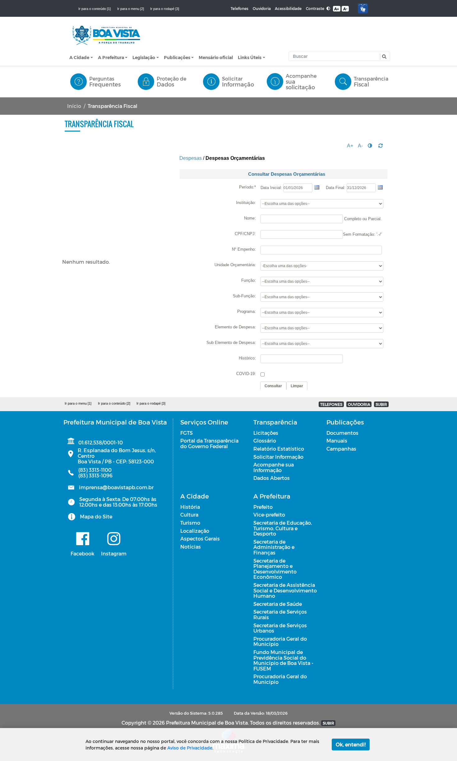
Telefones (239, 8)
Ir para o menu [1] (78, 403)
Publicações (177, 57)
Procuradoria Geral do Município (280, 641)
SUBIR (381, 404)
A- (345, 9)
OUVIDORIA (359, 404)
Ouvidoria (262, 8)
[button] (383, 56)
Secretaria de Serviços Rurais (280, 614)
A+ (336, 9)
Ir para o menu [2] (130, 9)
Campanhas (341, 449)
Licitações (265, 433)
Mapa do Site (96, 516)
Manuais (336, 440)
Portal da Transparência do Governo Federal (209, 443)
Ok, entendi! (351, 744)
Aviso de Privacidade (189, 747)
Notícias (190, 547)
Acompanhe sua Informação (273, 467)
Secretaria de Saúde (277, 604)
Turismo (190, 523)
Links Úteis (249, 57)
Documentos (342, 433)
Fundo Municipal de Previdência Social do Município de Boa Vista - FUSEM (283, 660)
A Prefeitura (111, 57)
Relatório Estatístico (278, 449)
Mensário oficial (216, 57)
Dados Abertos (271, 478)
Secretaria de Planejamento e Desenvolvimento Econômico (275, 569)
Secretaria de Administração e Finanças (273, 547)
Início (74, 106)
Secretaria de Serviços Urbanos (280, 628)
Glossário (264, 440)
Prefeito (263, 507)
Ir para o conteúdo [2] (114, 403)
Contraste (315, 8)
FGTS (186, 433)
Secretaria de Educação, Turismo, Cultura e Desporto (282, 528)
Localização (194, 531)
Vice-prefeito (269, 514)
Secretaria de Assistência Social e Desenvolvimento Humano (285, 590)
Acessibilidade (288, 8)
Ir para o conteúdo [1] (94, 9)
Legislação (143, 57)
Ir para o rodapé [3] (164, 9)
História (190, 507)
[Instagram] (114, 538)
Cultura (189, 514)
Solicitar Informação (278, 457)
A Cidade (79, 57)
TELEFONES (331, 404)
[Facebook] (82, 538)
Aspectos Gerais (200, 538)
